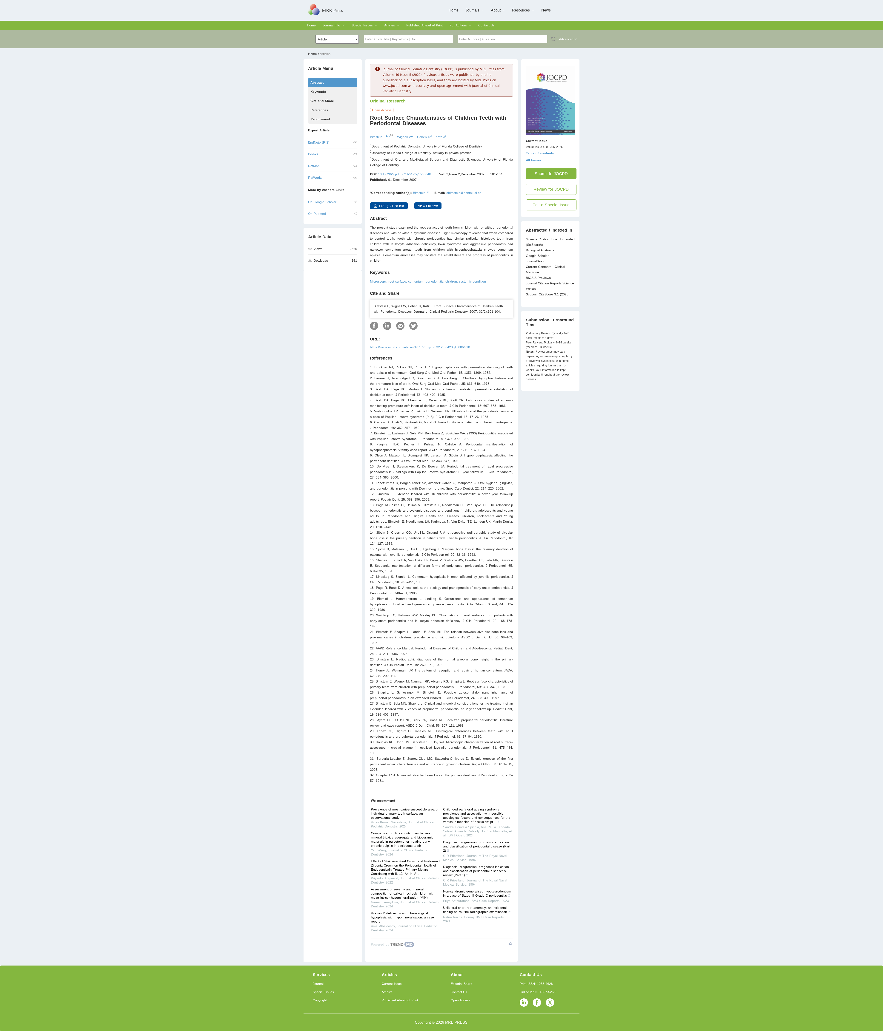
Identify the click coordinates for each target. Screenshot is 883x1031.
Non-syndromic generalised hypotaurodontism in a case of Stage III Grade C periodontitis (477, 893)
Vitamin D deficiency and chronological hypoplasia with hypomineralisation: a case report (402, 917)
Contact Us (486, 25)
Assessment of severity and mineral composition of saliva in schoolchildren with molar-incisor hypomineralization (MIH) (402, 893)
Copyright (320, 1000)
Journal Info (331, 25)
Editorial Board (461, 984)
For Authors (458, 25)
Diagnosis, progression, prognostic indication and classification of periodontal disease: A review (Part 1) (476, 871)
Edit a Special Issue (551, 205)
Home (454, 10)
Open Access (460, 1000)
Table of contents (540, 153)
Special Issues (362, 25)
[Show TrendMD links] (510, 944)
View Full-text (428, 206)
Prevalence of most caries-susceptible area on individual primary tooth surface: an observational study (405, 813)
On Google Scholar (322, 202)
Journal (318, 984)
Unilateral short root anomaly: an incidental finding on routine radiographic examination (475, 910)
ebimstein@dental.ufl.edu (464, 193)
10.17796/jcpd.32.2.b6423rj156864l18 (405, 174)
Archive (387, 992)
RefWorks (315, 177)
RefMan (314, 166)
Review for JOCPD (551, 189)
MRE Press (332, 10)
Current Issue (392, 984)
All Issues (534, 160)
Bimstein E (421, 193)
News (546, 10)
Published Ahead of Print (424, 25)
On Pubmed (317, 213)
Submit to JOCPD (551, 173)
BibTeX (313, 154)
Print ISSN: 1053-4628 (536, 984)
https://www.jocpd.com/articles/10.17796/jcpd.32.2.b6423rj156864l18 (420, 347)
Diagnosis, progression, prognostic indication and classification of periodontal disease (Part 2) (476, 846)
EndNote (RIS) (319, 142)
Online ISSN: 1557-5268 (538, 992)
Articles (389, 25)
